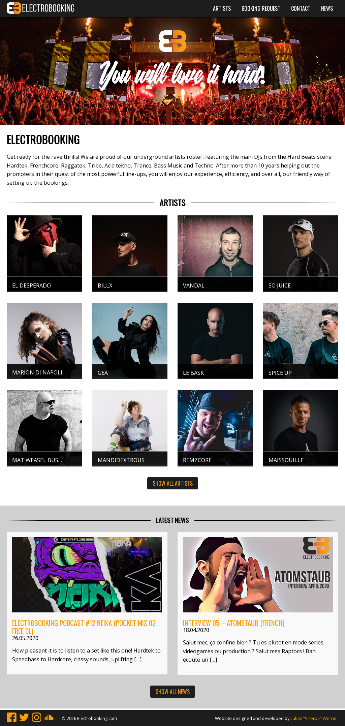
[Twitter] (24, 718)
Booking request (261, 8)
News (327, 8)
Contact (300, 8)
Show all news (173, 692)
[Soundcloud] (49, 718)
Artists (222, 8)
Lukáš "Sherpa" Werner (314, 718)
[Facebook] (12, 718)
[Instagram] (36, 718)
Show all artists (173, 483)
